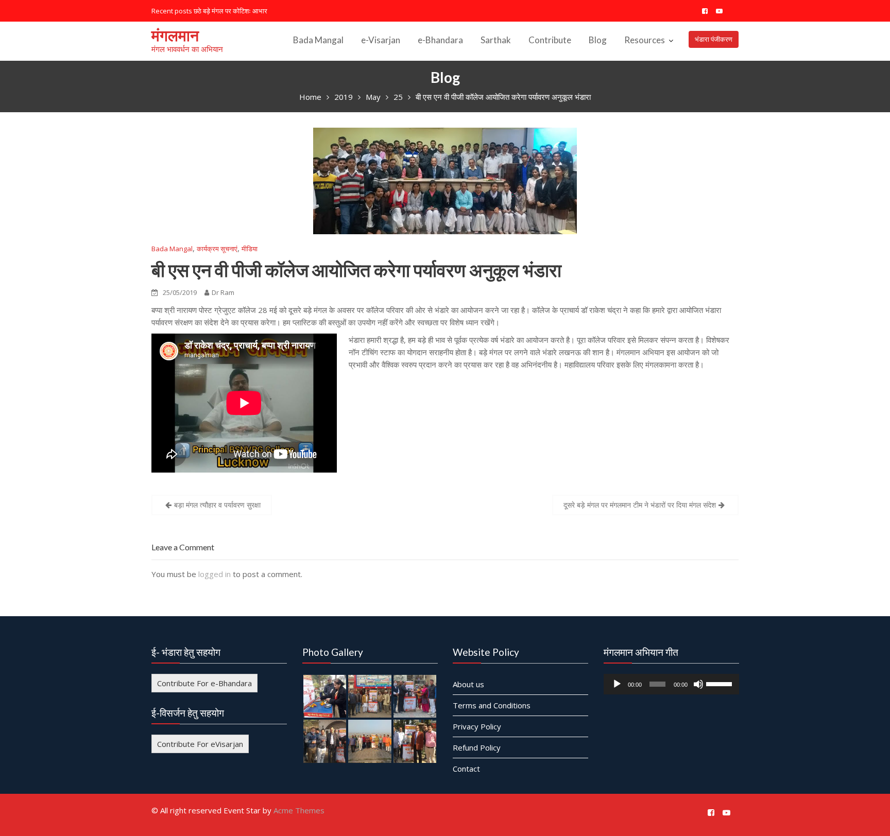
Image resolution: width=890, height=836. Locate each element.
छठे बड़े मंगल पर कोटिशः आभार (230, 10)
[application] (671, 683)
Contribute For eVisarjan (200, 743)
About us (468, 683)
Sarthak (496, 39)
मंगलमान (175, 35)
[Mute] (698, 683)
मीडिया (250, 248)
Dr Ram (223, 292)
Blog (598, 39)
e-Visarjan (380, 39)
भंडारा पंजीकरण (713, 39)
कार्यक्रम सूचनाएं (217, 248)
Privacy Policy (477, 726)
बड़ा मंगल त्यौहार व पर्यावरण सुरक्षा (217, 505)
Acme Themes (298, 810)
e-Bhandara (440, 39)
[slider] (719, 682)
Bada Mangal (318, 39)
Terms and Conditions (491, 705)
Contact (466, 768)
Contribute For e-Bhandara (204, 682)
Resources (644, 39)
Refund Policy (477, 747)
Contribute (549, 39)
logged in (214, 574)
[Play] (617, 683)
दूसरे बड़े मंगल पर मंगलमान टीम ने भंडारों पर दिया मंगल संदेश (639, 505)
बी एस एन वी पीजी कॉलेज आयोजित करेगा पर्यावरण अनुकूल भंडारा (356, 269)
